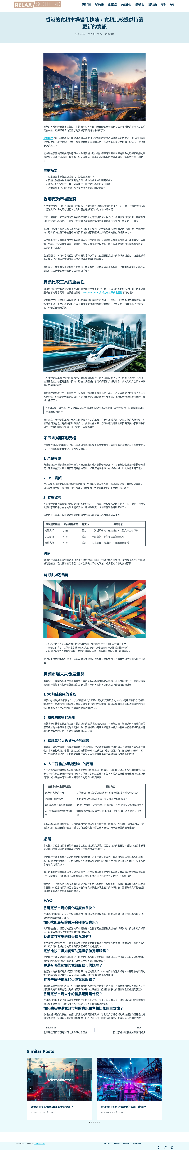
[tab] (89, 1122)
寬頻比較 (48, 138)
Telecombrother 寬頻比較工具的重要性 (101, 292)
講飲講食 (139, 4)
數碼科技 (86, 4)
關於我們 (107, 1143)
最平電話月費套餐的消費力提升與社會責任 (65, 1030)
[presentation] (59, 1079)
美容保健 (126, 4)
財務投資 (99, 4)
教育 (172, 4)
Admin (36, 1112)
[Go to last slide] (31, 1089)
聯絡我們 (117, 1143)
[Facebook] (158, 1147)
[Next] (158, 1089)
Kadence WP (39, 1143)
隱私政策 (126, 1143)
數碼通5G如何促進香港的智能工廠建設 (123, 1107)
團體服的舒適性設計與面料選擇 (129, 1030)
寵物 (163, 4)
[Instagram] (171, 1147)
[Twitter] (165, 1147)
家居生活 (113, 4)
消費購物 (152, 4)
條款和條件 (137, 1143)
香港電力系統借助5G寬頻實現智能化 (52, 1107)
